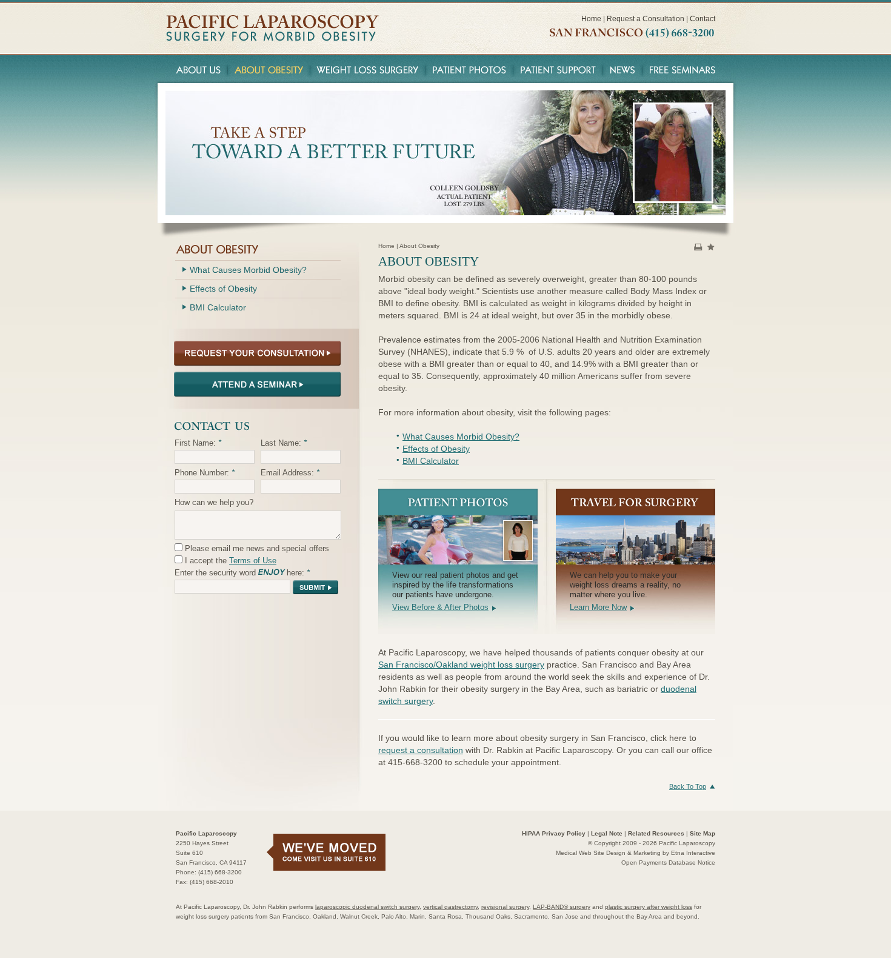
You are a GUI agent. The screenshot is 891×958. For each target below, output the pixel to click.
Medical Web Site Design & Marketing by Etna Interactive (635, 852)
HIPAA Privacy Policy (554, 833)
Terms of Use (252, 560)
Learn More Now (598, 607)
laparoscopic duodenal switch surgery (367, 906)
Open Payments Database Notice (668, 862)
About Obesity (269, 69)
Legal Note (606, 833)
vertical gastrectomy (450, 906)
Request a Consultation (645, 19)
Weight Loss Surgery (367, 69)
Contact (702, 19)
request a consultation (420, 750)
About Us (196, 69)
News (622, 69)
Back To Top (687, 786)
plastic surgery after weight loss (648, 906)
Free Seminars (684, 69)
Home (591, 19)
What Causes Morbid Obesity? (460, 436)
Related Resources (656, 833)
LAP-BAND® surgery (561, 906)
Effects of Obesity (436, 449)
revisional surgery (505, 906)
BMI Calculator (430, 461)
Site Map (702, 833)
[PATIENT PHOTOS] (458, 502)
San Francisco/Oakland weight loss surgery (461, 664)
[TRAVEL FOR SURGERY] (635, 502)
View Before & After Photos (440, 607)
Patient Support (558, 69)
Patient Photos (469, 69)
